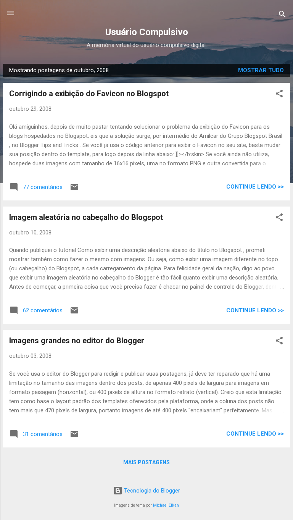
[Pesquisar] (282, 15)
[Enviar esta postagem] (74, 189)
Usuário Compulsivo (146, 32)
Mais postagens (146, 462)
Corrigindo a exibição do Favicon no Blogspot (89, 93)
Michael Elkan (166, 505)
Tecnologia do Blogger (151, 490)
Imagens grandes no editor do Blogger (76, 340)
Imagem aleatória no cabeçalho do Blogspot (86, 217)
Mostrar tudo (261, 70)
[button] (279, 95)
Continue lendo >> (255, 186)
